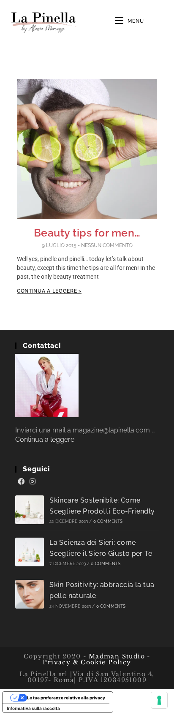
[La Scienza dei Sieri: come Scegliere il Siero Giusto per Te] (29, 552)
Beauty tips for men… (87, 232)
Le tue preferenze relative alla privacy (66, 697)
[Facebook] (21, 482)
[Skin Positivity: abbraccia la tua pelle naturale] (29, 594)
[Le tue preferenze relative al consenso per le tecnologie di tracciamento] (159, 700)
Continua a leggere (44, 439)
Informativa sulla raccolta (33, 708)
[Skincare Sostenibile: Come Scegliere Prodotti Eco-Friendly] (29, 509)
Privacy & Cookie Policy (87, 662)
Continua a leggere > (49, 291)
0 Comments (108, 521)
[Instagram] (32, 482)
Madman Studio (115, 656)
